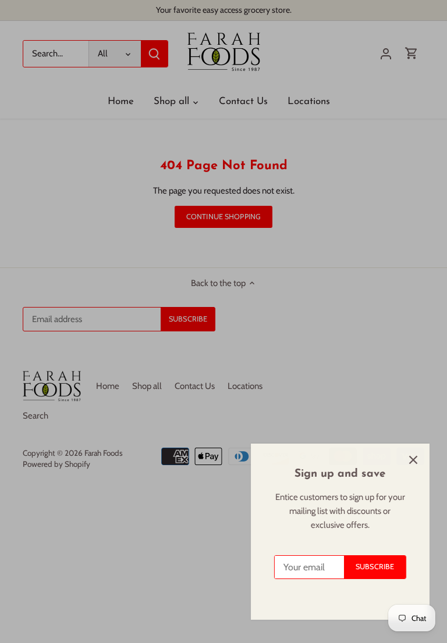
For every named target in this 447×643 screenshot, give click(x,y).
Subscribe (369, 566)
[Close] (407, 460)
